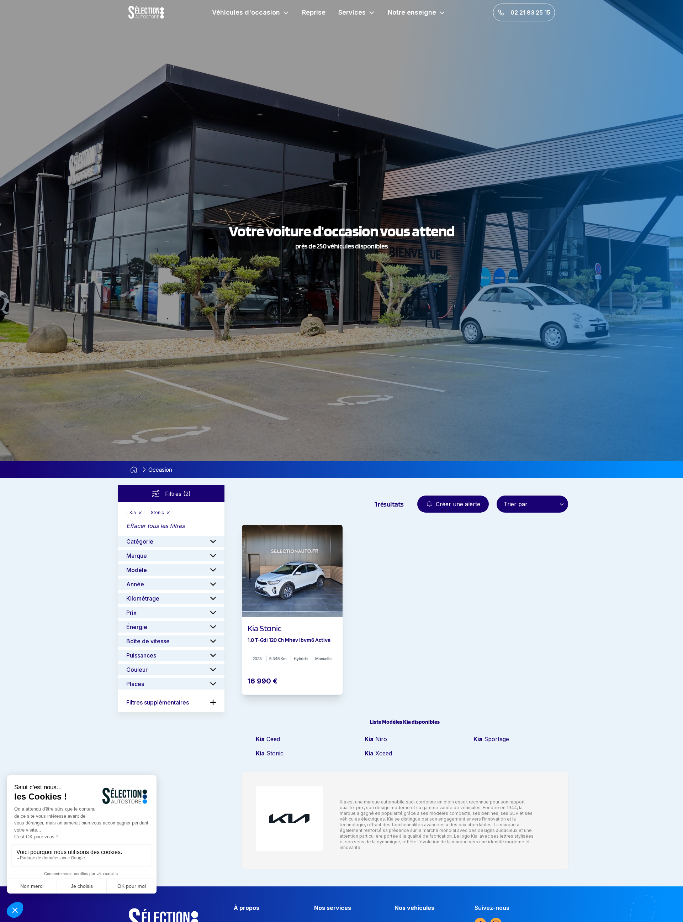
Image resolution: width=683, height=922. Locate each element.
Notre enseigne (412, 12)
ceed (268, 739)
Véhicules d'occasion (246, 12)
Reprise (313, 12)
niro (376, 739)
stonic (270, 753)
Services (352, 12)
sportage (491, 739)
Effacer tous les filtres (155, 525)
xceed (378, 753)
